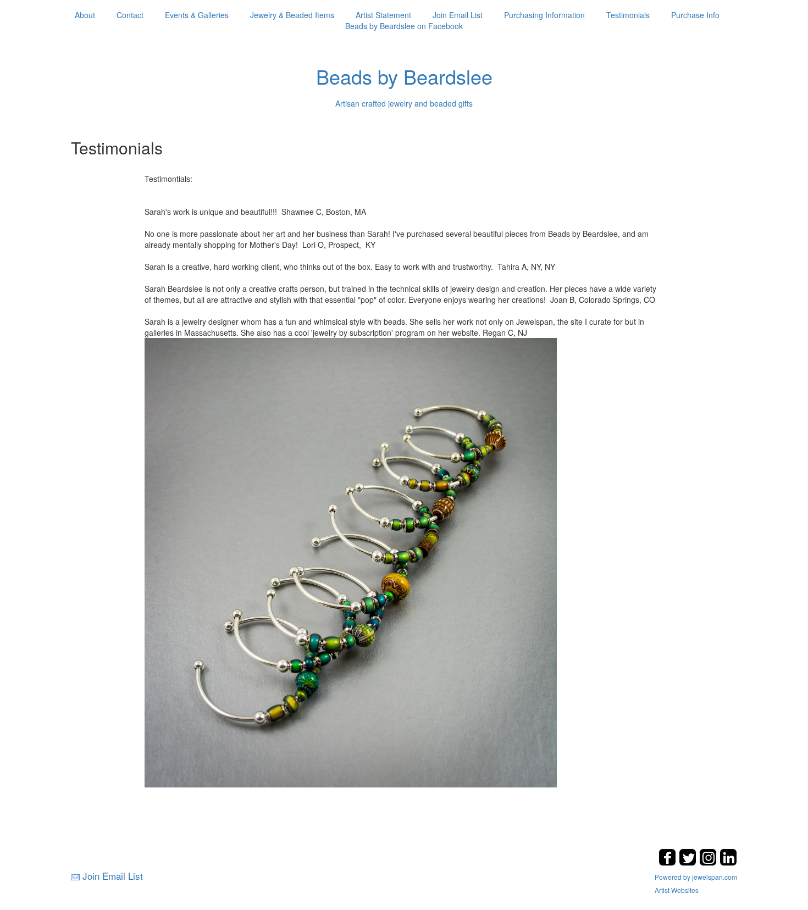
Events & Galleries (197, 14)
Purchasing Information (544, 14)
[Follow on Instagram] (709, 862)
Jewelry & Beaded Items (292, 14)
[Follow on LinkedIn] (728, 862)
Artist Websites (677, 890)
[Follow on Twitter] (689, 862)
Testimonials (628, 14)
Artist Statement (383, 14)
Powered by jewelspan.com (696, 876)
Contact (130, 14)
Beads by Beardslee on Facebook (404, 25)
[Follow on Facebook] (668, 862)
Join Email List (458, 14)
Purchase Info (695, 14)
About (85, 14)
